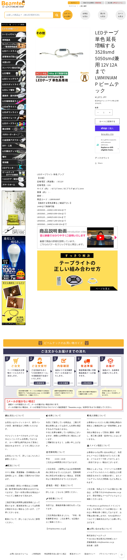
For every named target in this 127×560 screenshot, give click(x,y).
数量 (96, 108)
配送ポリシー (75, 554)
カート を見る (120, 14)
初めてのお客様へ (92, 3)
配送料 (97, 101)
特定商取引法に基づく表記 (55, 554)
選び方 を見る (102, 14)
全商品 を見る (85, 14)
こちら (33, 456)
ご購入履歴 (83, 6)
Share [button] (100, 163)
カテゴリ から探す (67, 14)
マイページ (72, 6)
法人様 (115, 3)
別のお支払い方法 (107, 134)
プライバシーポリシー (108, 554)
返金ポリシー (89, 554)
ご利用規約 (36, 554)
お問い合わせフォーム (19, 554)
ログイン (74, 3)
